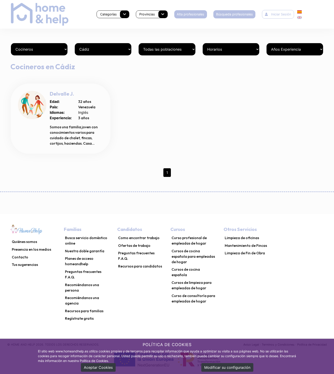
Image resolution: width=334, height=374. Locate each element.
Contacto (20, 257)
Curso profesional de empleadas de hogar (189, 240)
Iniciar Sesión (281, 14)
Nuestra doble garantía (84, 251)
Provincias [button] (147, 14)
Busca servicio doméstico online (86, 240)
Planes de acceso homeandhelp (79, 261)
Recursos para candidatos (140, 266)
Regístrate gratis (79, 318)
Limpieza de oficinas (242, 237)
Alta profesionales (190, 14)
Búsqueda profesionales (234, 14)
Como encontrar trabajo (139, 237)
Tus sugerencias (25, 264)
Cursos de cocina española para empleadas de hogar (193, 256)
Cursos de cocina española (186, 272)
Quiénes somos (24, 241)
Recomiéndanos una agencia (82, 300)
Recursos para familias (84, 311)
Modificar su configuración (227, 367)
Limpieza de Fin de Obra (245, 253)
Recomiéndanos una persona (82, 287)
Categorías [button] (108, 14)
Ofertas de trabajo (134, 245)
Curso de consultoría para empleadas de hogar (193, 298)
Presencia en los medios (31, 249)
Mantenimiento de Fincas (246, 245)
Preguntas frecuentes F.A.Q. (83, 274)
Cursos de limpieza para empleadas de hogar (192, 285)
